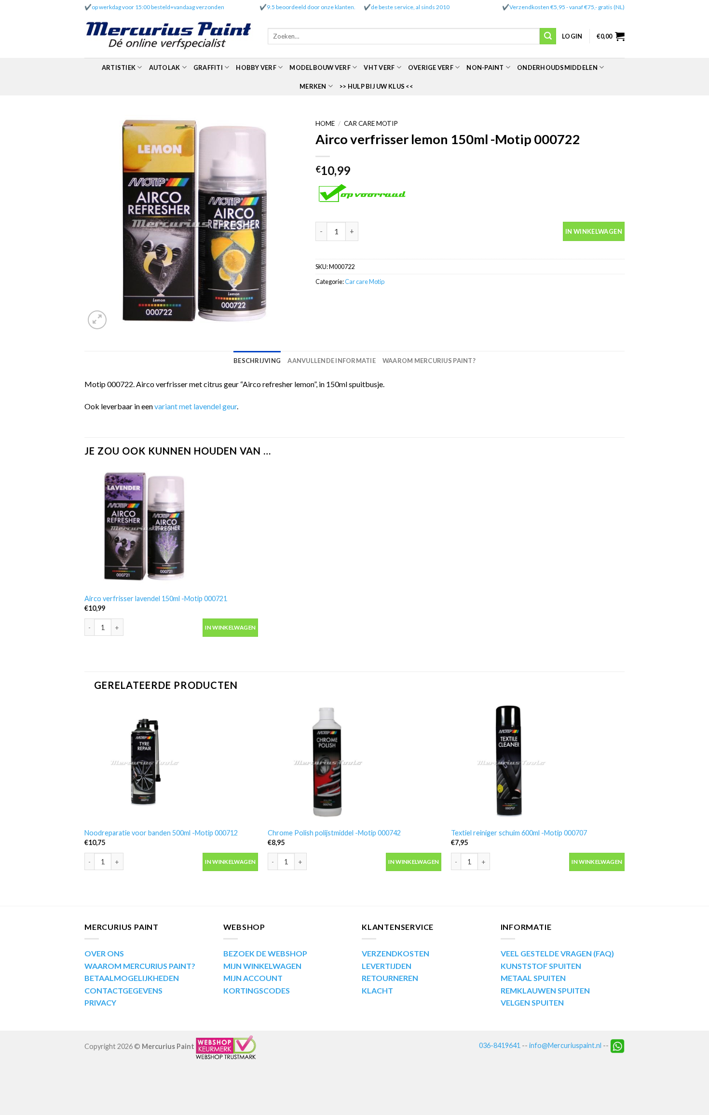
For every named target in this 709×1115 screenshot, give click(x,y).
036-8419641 (499, 1045)
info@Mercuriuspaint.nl (565, 1045)
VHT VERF (379, 67)
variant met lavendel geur (195, 406)
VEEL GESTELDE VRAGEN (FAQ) (557, 953)
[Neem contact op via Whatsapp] (617, 1045)
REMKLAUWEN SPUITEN (545, 990)
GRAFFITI (208, 67)
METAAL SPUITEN (533, 977)
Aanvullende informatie (331, 360)
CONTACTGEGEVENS (123, 990)
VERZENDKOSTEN (395, 953)
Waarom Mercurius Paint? (429, 360)
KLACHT (377, 990)
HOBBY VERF (256, 67)
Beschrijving (257, 360)
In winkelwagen (593, 231)
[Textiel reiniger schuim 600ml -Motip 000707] (538, 762)
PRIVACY (100, 1002)
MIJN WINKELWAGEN (262, 965)
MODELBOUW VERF (320, 67)
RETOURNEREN (390, 977)
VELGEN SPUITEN (532, 1002)
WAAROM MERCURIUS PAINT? (139, 965)
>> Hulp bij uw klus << (376, 86)
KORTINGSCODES (256, 990)
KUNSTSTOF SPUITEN (541, 965)
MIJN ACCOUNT (253, 977)
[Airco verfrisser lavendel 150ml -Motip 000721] (171, 528)
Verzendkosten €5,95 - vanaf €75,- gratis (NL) (567, 7)
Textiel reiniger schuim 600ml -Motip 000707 (519, 833)
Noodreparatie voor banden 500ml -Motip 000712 (161, 833)
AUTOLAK (164, 67)
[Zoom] (97, 319)
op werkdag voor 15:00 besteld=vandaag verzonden (158, 7)
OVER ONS (104, 953)
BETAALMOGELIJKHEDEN (131, 977)
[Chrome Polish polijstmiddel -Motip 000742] (354, 762)
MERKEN (313, 86)
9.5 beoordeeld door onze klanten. (311, 7)
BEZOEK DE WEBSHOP (265, 953)
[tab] (257, 360)
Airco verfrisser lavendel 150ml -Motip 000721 (155, 598)
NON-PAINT (485, 67)
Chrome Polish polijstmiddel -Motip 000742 (334, 833)
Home (325, 123)
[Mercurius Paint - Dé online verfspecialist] (168, 36)
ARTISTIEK (119, 67)
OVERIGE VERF (430, 67)
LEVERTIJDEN (386, 965)
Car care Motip (371, 123)
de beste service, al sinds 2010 (410, 7)
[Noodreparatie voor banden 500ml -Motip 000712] (171, 762)
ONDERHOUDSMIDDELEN (557, 67)
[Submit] (548, 36)
